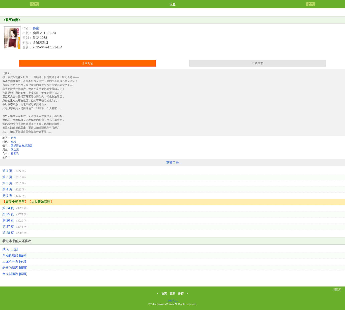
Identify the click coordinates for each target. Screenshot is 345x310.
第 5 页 (14, 195)
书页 (310, 4)
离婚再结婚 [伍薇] (14, 255)
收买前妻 (12, 20)
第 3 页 (14, 183)
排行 (181, 293)
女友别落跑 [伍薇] (14, 274)
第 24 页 (15, 208)
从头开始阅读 (40, 201)
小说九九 (172, 300)
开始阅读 (87, 63)
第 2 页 (14, 177)
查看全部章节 (15, 201)
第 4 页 (14, 189)
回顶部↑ (338, 289)
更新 (172, 293)
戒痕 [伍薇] (10, 249)
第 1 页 (14, 171)
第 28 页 (15, 232)
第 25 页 (15, 214)
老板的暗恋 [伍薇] (14, 267)
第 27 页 (15, 226)
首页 (34, 4)
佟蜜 (36, 28)
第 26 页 (15, 220)
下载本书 (257, 63)
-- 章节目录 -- (172, 162)
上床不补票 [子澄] (14, 261)
